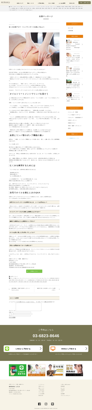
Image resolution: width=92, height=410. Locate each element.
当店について (20, 3)
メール (11, 314)
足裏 (43, 281)
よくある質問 (62, 3)
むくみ (41, 278)
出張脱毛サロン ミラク (74, 138)
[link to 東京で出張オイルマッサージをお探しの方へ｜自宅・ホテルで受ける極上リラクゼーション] (69, 55)
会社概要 (63, 393)
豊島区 (38, 281)
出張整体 (30, 280)
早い (17, 281)
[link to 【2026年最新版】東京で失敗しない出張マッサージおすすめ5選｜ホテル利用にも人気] (69, 69)
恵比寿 (53, 280)
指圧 (57, 280)
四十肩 (44, 280)
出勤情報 (70, 30)
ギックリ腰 (13, 278)
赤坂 (41, 281)
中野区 (12, 280)
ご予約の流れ (41, 3)
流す (28, 281)
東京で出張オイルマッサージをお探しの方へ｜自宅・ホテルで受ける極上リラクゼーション (73, 59)
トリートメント (25, 278)
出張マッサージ (14, 276)
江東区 (25, 281)
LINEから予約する (23, 349)
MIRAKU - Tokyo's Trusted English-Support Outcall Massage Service (73, 46)
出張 (19, 280)
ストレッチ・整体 (73, 112)
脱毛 (69, 128)
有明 (20, 281)
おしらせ (70, 28)
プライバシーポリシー (65, 395)
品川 (41, 280)
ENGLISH (71, 3)
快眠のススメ (71, 123)
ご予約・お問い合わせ (84, 2)
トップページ (41, 384)
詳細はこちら (34, 271)
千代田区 (38, 280)
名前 (11, 312)
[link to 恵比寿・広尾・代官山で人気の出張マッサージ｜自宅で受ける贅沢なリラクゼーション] (69, 82)
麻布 (46, 281)
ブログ (62, 391)
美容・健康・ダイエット (75, 125)
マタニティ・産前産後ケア (75, 117)
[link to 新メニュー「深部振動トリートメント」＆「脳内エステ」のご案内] (69, 95)
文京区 (11, 281)
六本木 (16, 280)
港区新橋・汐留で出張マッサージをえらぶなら (21, 289)
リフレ (45, 278)
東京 (22, 281)
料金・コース (30, 3)
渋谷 (30, 281)
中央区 (56, 278)
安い (47, 280)
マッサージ (37, 278)
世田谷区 (52, 278)
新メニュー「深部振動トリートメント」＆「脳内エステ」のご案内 (73, 98)
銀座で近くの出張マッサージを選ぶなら (46, 289)
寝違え (50, 280)
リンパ (48, 278)
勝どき (34, 280)
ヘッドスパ (31, 278)
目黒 (35, 281)
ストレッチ (18, 278)
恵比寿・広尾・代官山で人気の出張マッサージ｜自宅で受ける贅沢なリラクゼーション (73, 86)
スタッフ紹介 (51, 3)
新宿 (15, 281)
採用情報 (63, 386)
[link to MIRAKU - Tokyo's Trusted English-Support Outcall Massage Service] (69, 42)
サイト (11, 315)
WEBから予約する (68, 349)
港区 (33, 281)
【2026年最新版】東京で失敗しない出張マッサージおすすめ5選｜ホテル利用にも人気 (73, 72)
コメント (12, 310)
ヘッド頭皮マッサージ (74, 114)
